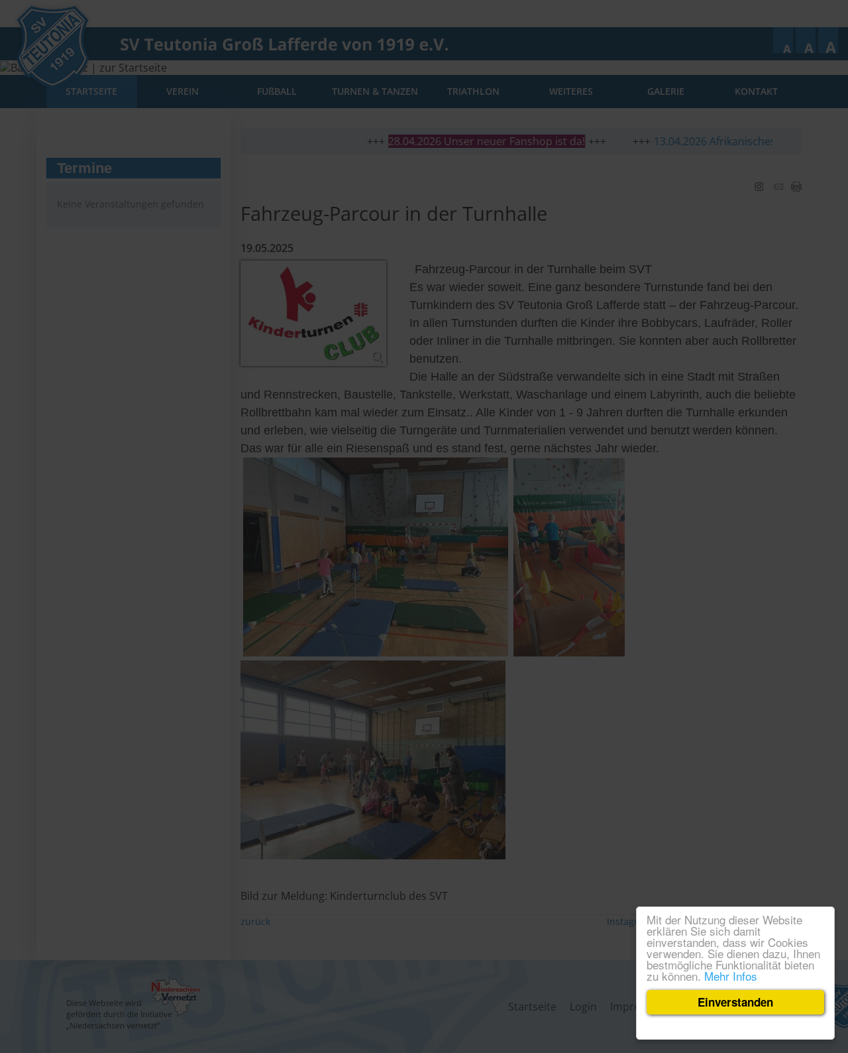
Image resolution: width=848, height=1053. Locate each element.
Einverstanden (735, 1002)
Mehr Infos (730, 975)
